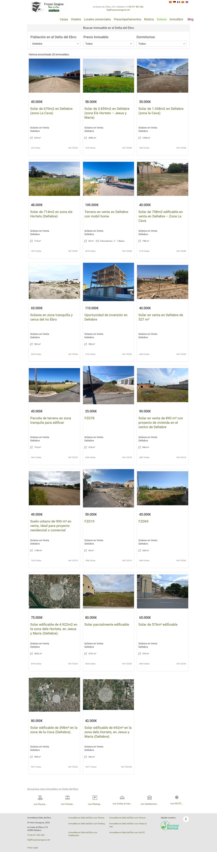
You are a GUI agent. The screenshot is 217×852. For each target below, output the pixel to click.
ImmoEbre (176, 19)
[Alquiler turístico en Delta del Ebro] (170, 825)
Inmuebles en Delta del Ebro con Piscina (86, 817)
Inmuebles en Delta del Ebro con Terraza (127, 817)
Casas (64, 19)
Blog (190, 19)
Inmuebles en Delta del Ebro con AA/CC (127, 832)
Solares (162, 19)
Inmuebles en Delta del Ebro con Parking (86, 823)
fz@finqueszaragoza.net (118, 10)
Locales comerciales (97, 19)
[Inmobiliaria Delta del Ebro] (49, 7)
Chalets (76, 19)
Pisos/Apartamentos (127, 19)
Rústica (149, 19)
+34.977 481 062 (135, 6)
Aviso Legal (32, 847)
